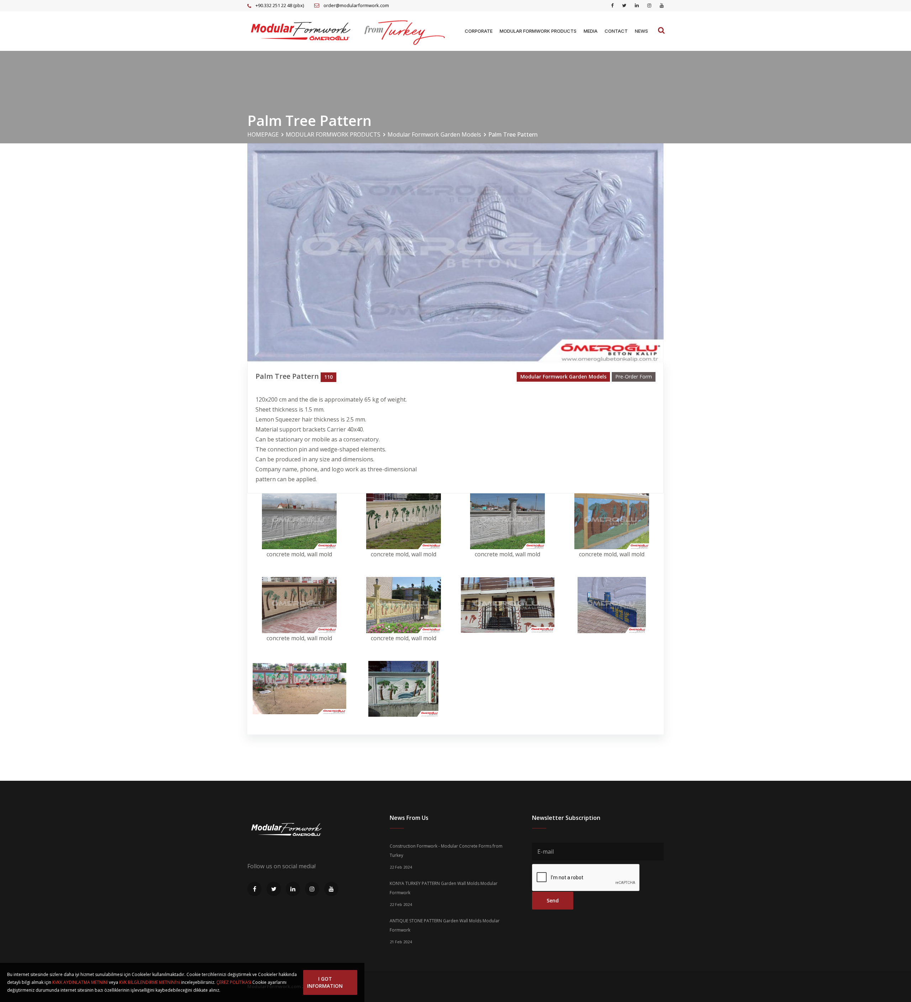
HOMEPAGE (263, 134)
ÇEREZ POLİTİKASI (233, 982)
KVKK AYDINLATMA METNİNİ (80, 982)
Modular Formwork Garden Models (434, 134)
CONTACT (616, 31)
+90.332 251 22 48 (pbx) (280, 5)
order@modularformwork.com (356, 5)
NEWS (641, 31)
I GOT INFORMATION (325, 982)
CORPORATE (479, 31)
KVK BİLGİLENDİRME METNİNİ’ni (149, 982)
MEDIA (590, 31)
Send (553, 900)
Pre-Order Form (633, 376)
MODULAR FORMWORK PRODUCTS (538, 31)
